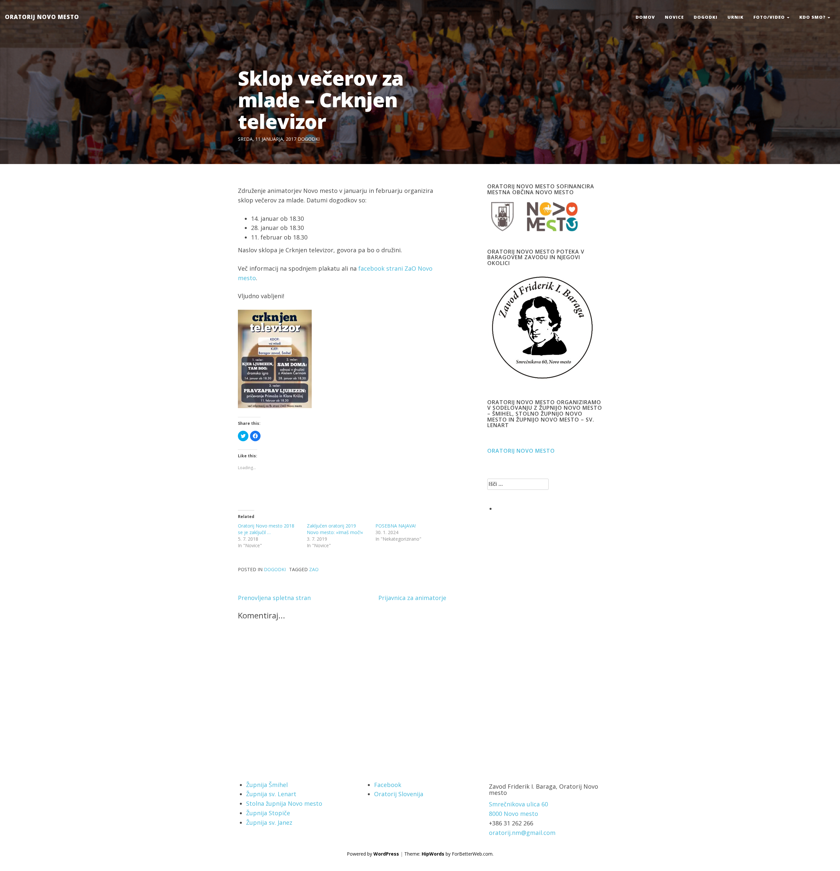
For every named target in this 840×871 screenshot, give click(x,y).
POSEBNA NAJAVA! (395, 526)
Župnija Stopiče (268, 813)
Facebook (387, 785)
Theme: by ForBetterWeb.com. (449, 854)
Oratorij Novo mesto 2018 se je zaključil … (266, 529)
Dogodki (706, 17)
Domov (645, 17)
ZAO (314, 569)
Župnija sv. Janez (269, 822)
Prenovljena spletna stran (274, 598)
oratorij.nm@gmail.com (522, 833)
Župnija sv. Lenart (271, 794)
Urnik (735, 17)
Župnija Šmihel (267, 785)
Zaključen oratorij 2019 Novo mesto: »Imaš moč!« (335, 529)
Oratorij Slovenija (398, 794)
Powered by (373, 854)
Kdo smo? (813, 17)
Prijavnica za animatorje (412, 598)
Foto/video (769, 17)
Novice (674, 17)
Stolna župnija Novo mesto (284, 803)
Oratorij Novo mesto (42, 17)
